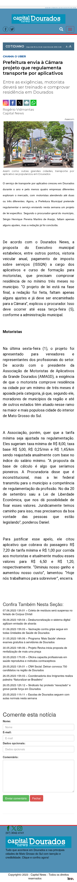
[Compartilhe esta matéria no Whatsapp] (33, 103)
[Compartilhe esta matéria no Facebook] (13, 103)
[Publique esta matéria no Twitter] (20, 103)
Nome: (7, 721)
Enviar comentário (16, 798)
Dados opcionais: (14, 743)
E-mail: (7, 732)
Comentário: (11, 757)
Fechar (36, 798)
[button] (61, 28)
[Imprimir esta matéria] (27, 103)
